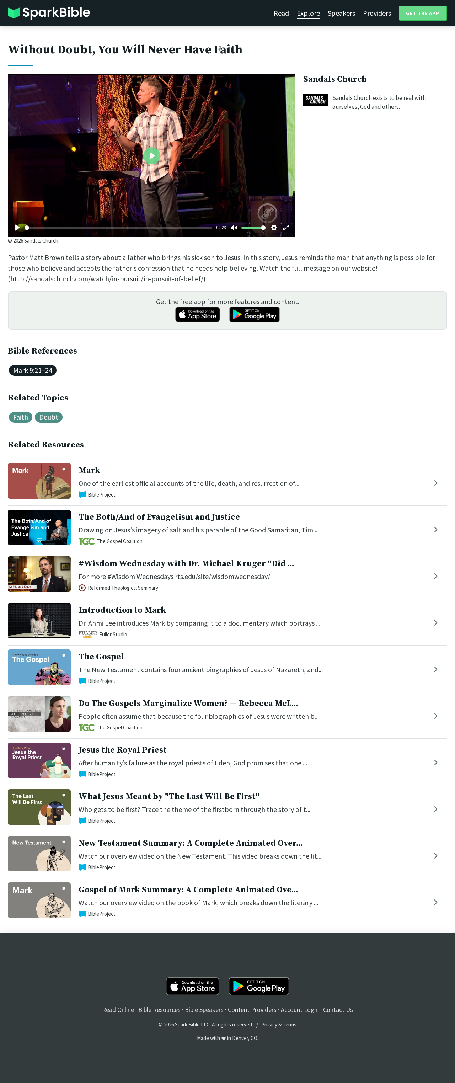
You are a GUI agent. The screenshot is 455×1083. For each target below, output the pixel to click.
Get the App (422, 13)
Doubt (48, 417)
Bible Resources (159, 1009)
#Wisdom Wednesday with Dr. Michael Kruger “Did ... (186, 563)
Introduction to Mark (122, 610)
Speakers (341, 13)
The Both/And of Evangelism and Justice (159, 517)
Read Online (118, 1009)
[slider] (118, 227)
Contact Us (338, 1009)
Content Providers (252, 1009)
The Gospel (101, 657)
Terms (289, 1024)
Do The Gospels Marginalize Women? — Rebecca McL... (188, 703)
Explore (308, 13)
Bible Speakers (204, 1009)
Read (281, 13)
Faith (20, 417)
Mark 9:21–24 (32, 370)
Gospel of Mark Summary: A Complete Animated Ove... (188, 890)
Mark (89, 470)
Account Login (300, 1009)
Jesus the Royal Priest (123, 750)
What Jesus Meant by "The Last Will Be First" (169, 796)
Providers (377, 13)
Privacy (269, 1024)
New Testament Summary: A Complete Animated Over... (191, 843)
